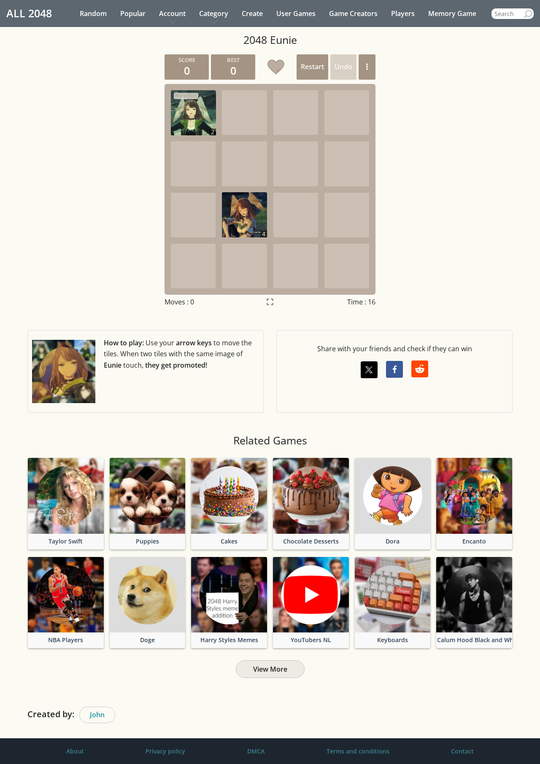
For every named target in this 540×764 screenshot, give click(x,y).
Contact (462, 751)
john (97, 714)
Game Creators (353, 13)
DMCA (256, 751)
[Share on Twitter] (369, 369)
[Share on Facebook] (394, 369)
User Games (296, 13)
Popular (133, 13)
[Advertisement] (78, 180)
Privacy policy (165, 751)
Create (252, 13)
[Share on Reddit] (419, 368)
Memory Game (452, 13)
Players (403, 13)
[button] (367, 67)
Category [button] (213, 13)
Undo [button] (343, 66)
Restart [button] (312, 66)
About (75, 751)
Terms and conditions (358, 751)
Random (93, 13)
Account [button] (172, 13)
